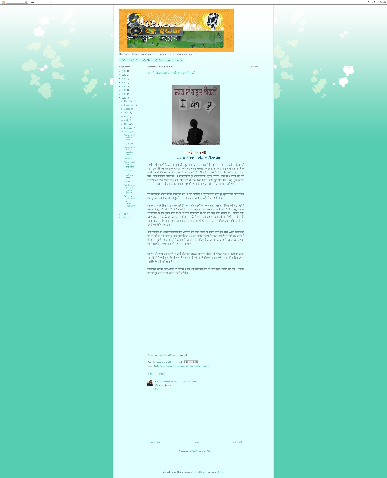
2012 (124, 98)
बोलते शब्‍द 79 (128, 158)
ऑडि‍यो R (146, 60)
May (126, 116)
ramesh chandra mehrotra (197, 366)
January (128, 132)
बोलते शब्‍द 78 (128, 182)
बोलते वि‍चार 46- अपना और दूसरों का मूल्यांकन (129, 189)
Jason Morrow (199, 472)
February (128, 128)
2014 (124, 90)
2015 (124, 86)
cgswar (169, 366)
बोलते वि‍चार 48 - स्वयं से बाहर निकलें (129, 164)
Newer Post (155, 442)
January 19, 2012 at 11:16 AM (184, 381)
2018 (124, 75)
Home (196, 442)
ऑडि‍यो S (158, 60)
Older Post (237, 442)
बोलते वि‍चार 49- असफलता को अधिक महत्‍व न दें (129, 151)
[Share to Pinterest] (196, 361)
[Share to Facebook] (194, 361)
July (126, 112)
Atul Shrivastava (162, 381)
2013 (124, 94)
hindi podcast (179, 366)
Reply (157, 389)
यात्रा (169, 60)
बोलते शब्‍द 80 (128, 144)
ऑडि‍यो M (134, 60)
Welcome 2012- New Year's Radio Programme (129, 202)
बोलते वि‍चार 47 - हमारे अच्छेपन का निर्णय (129, 174)
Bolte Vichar (159, 366)
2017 (124, 79)
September (129, 105)
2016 (124, 82)
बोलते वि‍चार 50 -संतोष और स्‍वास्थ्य (129, 137)
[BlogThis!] (188, 361)
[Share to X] (191, 361)
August (127, 109)
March (127, 124)
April (126, 120)
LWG (123, 60)
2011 (124, 214)
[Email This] (185, 361)
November (129, 101)
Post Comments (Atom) (202, 451)
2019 (124, 71)
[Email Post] (180, 362)
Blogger (221, 472)
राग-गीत (179, 60)
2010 (124, 218)
